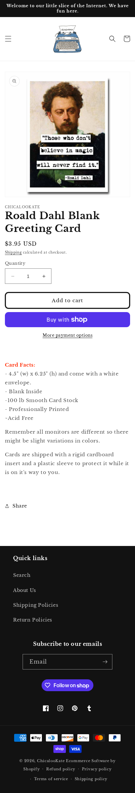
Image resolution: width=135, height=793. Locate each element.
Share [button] (19, 506)
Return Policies (32, 620)
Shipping (13, 252)
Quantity (15, 263)
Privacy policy (97, 769)
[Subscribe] (105, 661)
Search (22, 575)
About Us (24, 590)
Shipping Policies (35, 605)
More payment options (67, 335)
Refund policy (60, 769)
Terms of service (51, 779)
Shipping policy (91, 779)
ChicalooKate (51, 761)
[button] (8, 39)
